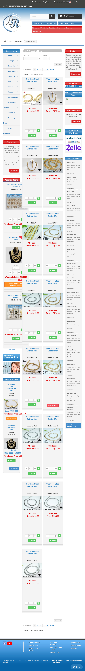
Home (34, 23)
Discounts (35, 28)
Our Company (34, 642)
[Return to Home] (5, 41)
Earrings (11, 61)
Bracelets (11, 66)
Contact (71, 23)
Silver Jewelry (13, 97)
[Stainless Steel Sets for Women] (16, 312)
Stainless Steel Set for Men (16, 239)
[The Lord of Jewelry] (15, 22)
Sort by (26, 55)
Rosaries (11, 87)
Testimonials (36, 31)
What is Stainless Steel (48, 28)
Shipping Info (63, 23)
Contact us (36, 2)
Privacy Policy (57, 660)
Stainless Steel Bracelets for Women (16, 186)
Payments (49, 23)
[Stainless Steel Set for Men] (16, 255)
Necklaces (11, 71)
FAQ (55, 23)
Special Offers (55, 652)
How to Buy (61, 28)
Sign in (78, 2)
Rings (10, 55)
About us (41, 23)
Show (45, 55)
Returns (69, 28)
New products (11, 379)
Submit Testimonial (71, 425)
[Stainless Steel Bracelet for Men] (11, 404)
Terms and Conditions (73, 660)
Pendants (11, 76)
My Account (75, 642)
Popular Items (76, 645)
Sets (9, 81)
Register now (75, 74)
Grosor (16, 265)
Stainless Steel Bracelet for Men (11, 387)
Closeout (11, 113)
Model (13, 189)
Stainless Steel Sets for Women (16, 296)
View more (14, 170)
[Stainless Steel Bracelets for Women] (16, 202)
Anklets (11, 92)
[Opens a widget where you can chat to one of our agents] (77, 667)
